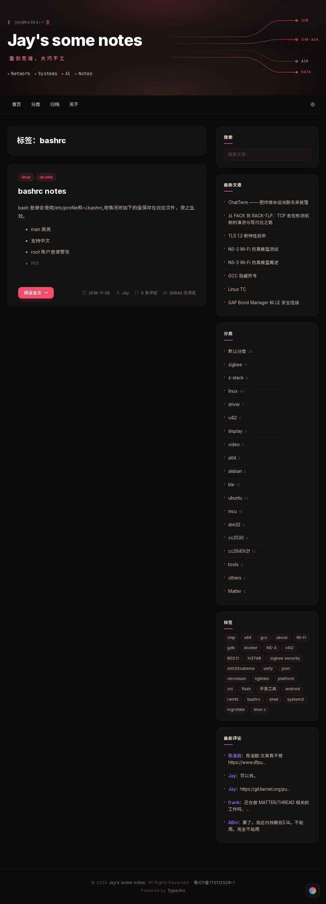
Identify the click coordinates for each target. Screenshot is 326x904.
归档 (54, 104)
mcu (235, 511)
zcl (230, 688)
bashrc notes (42, 191)
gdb (231, 647)
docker (251, 647)
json (286, 668)
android (292, 688)
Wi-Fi (301, 637)
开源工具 (268, 688)
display (237, 431)
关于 (73, 104)
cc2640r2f (242, 551)
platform (286, 678)
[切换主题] (312, 104)
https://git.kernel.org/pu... (265, 789)
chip (231, 637)
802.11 (233, 658)
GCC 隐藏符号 (242, 275)
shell (273, 699)
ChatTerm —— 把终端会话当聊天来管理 (268, 202)
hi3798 (254, 658)
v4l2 (234, 417)
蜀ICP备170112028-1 (214, 882)
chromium (236, 678)
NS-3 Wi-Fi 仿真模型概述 (253, 262)
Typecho (176, 890)
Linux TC (237, 289)
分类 (35, 104)
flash (246, 688)
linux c (260, 709)
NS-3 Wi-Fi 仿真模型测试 (253, 249)
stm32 (236, 524)
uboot (281, 637)
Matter (237, 591)
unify (268, 668)
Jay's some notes (75, 40)
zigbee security (285, 658)
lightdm (262, 678)
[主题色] (313, 891)
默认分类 (240, 351)
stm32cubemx (241, 668)
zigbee (237, 364)
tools (235, 564)
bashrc (253, 699)
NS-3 (271, 647)
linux (26, 177)
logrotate (236, 709)
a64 (234, 457)
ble (234, 484)
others (236, 577)
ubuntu (46, 177)
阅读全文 (33, 292)
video (236, 444)
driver (236, 404)
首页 (16, 104)
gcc (263, 637)
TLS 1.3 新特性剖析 (247, 235)
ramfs (232, 699)
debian (237, 471)
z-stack (238, 377)
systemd (295, 699)
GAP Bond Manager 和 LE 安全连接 (263, 302)
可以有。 (249, 775)
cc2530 (238, 537)
